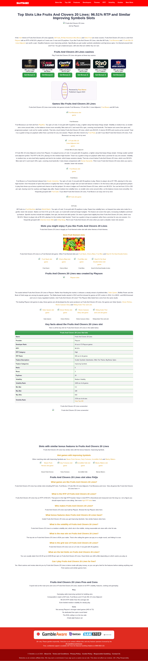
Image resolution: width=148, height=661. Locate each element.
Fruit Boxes (105, 107)
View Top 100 (79, 401)
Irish (20, 38)
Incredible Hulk (97, 459)
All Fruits (57, 38)
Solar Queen (112, 292)
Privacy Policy (75, 654)
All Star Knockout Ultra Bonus (71, 38)
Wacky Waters (110, 459)
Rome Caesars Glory (63, 305)
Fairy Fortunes (86, 459)
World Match (46, 209)
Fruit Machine (30, 209)
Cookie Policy (87, 654)
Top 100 (68, 2)
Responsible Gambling (102, 654)
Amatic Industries (53, 181)
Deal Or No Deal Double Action (116, 254)
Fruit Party (91, 133)
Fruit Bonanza (114, 40)
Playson (17, 40)
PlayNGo (42, 125)
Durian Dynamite (87, 161)
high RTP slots (87, 500)
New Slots (129, 2)
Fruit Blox (99, 254)
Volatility (111, 2)
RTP (104, 2)
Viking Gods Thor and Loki (83, 305)
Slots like (58, 2)
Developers (87, 2)
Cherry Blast (91, 254)
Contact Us (116, 654)
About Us (47, 654)
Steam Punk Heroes (73, 459)
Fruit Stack (82, 254)
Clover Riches (127, 302)
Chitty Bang (61, 220)
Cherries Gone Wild (47, 220)
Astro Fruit (88, 38)
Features (76, 2)
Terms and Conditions (61, 654)
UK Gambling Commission (74, 644)
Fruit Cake (55, 192)
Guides (120, 2)
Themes (97, 2)
